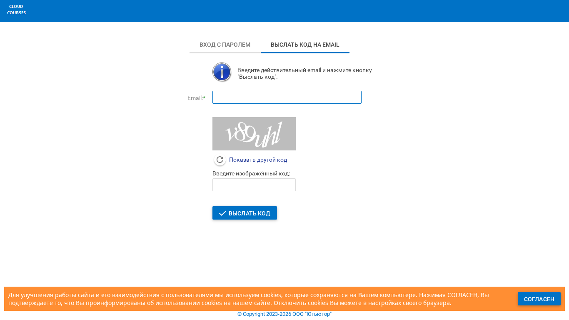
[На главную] (16, 16)
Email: (195, 98)
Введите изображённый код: (251, 173)
